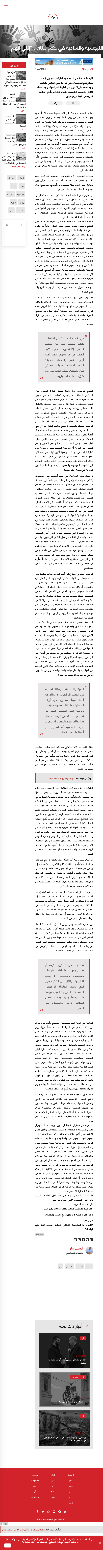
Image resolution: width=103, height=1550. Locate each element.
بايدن (22, 186)
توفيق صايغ (81, 1355)
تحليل (23, 110)
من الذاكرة (35, 1497)
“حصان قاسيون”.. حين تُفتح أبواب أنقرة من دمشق (67, 1361)
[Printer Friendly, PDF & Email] (39, 1235)
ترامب (14, 186)
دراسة (22, 88)
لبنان (60, 1266)
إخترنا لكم (75, 1377)
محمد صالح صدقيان (77, 1433)
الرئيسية (71, 1475)
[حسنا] (100, 1543)
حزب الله (10, 194)
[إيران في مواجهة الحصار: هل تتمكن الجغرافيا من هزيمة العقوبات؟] (64, 1428)
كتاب (71, 1497)
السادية (89, 1266)
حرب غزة (20, 194)
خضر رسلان (81, 1397)
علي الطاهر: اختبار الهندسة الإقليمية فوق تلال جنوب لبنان (15, 139)
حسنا (7, 1545)
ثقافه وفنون (34, 1480)
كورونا (71, 1502)
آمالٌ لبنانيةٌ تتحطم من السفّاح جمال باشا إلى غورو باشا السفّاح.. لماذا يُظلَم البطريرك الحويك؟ (14, 78)
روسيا (21, 202)
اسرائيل (11, 178)
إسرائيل (21, 178)
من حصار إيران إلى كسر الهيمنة (72, 1401)
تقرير (71, 1491)
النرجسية (80, 1266)
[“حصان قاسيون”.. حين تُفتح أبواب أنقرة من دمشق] (64, 1350)
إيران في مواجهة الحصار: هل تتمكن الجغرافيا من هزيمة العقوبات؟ (65, 1438)
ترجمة (14, 166)
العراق (71, 1480)
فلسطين (20, 210)
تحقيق (71, 1486)
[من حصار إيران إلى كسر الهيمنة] (64, 1389)
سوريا (13, 202)
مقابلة (53, 1497)
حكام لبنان (69, 1266)
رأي (83, 1338)
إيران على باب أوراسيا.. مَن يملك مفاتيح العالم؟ (15, 121)
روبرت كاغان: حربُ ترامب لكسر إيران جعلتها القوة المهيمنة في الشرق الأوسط (14, 158)
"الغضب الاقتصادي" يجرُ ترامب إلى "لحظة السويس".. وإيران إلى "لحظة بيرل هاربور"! (14, 100)
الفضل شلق (87, 69)
